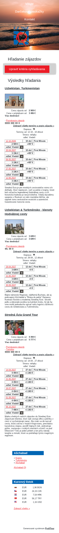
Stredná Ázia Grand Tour (21, 314)
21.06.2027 (11, 276)
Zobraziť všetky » (22, 508)
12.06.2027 (11, 178)
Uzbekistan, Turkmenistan (22, 88)
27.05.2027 (11, 168)
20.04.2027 (11, 150)
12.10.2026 (11, 141)
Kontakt (29, 19)
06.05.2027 (11, 159)
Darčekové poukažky (29, 11)
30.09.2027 (11, 285)
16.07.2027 (11, 388)
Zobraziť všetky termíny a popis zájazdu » (33, 126)
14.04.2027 (11, 370)
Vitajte (29, 3)
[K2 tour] (21, 36)
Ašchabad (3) (20, 467)
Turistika (10, 349)
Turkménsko (21, 460)
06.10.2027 (11, 407)
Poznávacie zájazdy (15, 120)
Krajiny (19, 458)
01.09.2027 (11, 397)
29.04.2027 (11, 267)
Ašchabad (20, 462)
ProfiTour (49, 528)
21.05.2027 (11, 379)
